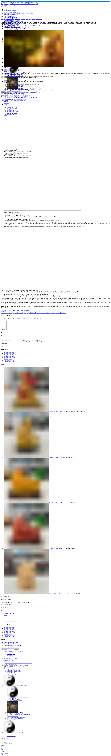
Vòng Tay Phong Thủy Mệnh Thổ (13, 674)
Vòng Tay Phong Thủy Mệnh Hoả (13, 672)
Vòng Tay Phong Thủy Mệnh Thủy (14, 671)
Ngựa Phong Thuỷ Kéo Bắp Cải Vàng (58, 502)
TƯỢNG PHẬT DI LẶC (14, 698)
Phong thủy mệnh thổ (9, 356)
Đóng (2, 346)
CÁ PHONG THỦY (19, 713)
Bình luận (3, 329)
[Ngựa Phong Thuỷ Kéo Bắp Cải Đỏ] (26, 548)
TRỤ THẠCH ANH (19, 718)
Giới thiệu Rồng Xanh (9, 613)
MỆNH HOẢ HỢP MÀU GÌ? (19, 93)
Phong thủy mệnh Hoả (6, 19)
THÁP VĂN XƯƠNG (24, 95)
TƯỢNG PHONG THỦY (24, 72)
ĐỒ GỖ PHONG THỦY (10, 12)
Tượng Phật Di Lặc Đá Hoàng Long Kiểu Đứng (61, 593)
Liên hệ (5, 615)
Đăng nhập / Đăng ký (8, 743)
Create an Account (4, 753)
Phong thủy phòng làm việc (12, 734)
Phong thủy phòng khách (12, 733)
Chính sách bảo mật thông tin (11, 642)
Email (2, 335)
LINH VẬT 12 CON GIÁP (12, 719)
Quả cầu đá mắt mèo (11, 15)
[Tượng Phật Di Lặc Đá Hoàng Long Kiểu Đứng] (26, 593)
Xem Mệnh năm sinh (37, 19)
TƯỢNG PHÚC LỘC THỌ (16, 75)
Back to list (3, 311)
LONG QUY (20, 712)
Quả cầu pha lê (10, 16)
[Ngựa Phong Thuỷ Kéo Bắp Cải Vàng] (26, 502)
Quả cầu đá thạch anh (12, 17)
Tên (2, 332)
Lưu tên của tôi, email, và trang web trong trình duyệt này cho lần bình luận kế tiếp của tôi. (24, 341)
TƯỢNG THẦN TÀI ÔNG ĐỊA (16, 700)
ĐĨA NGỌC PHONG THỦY (24, 714)
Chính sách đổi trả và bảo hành (11, 644)
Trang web (3, 338)
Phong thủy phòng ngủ (11, 736)
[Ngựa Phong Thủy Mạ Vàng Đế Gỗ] (26, 457)
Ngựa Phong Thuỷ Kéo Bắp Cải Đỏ (58, 548)
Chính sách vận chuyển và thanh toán (13, 645)
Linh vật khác (9, 720)
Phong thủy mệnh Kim (9, 353)
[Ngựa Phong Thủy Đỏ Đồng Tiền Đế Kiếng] (26, 411)
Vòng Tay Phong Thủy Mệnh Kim (14, 669)
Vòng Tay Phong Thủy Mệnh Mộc (14, 670)
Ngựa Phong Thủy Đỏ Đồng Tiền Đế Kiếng (60, 411)
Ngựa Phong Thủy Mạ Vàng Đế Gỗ (58, 457)
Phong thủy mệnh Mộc (9, 354)
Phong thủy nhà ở (16, 19)
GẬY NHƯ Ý (15, 716)
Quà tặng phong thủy (26, 19)
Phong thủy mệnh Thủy (9, 357)
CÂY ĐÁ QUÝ (7, 9)
